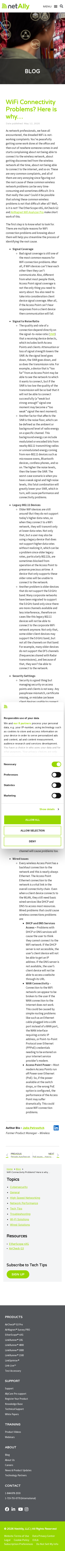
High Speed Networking (25, 1197)
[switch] (56, 774)
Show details (47, 809)
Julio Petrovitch (33, 1128)
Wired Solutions (20, 1224)
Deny (32, 841)
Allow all (32, 819)
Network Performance (24, 1203)
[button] (54, 6)
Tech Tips (16, 1208)
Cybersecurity (19, 1187)
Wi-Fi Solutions (19, 1219)
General (15, 1192)
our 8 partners (22, 723)
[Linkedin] (56, 1128)
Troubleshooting (20, 1214)
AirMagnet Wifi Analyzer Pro (27, 212)
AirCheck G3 (16, 1248)
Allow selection (32, 830)
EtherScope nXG (19, 1244)
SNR (52, 334)
